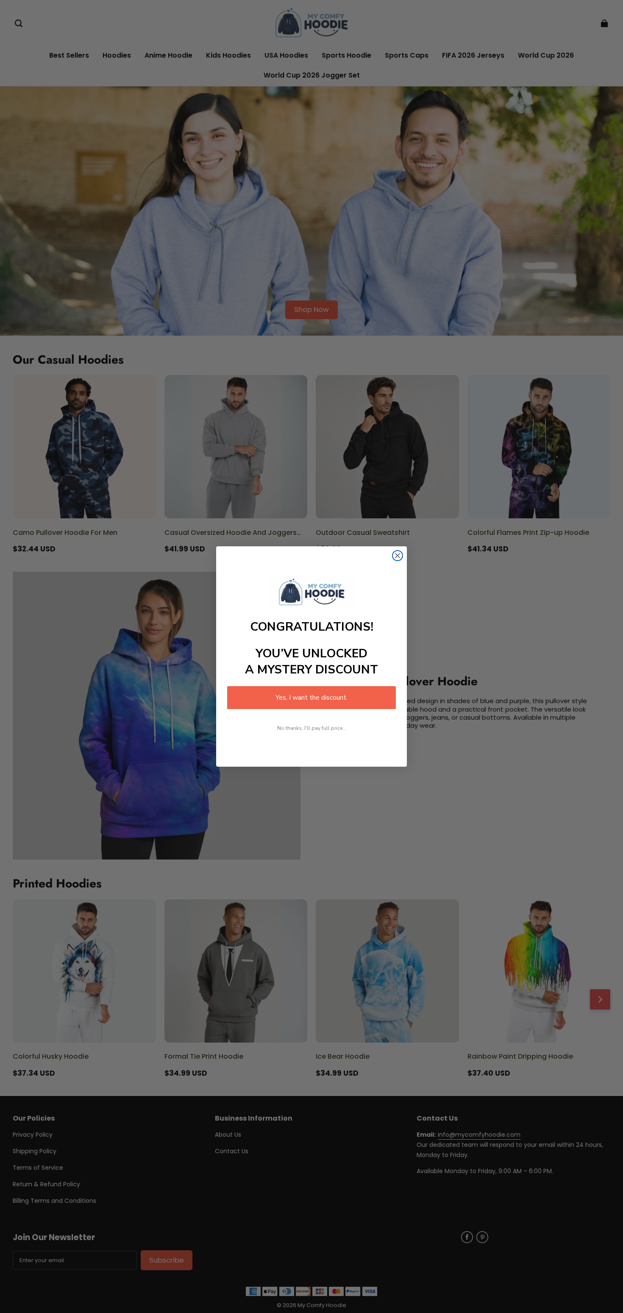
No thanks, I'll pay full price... (311, 728)
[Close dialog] (397, 556)
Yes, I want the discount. (311, 697)
